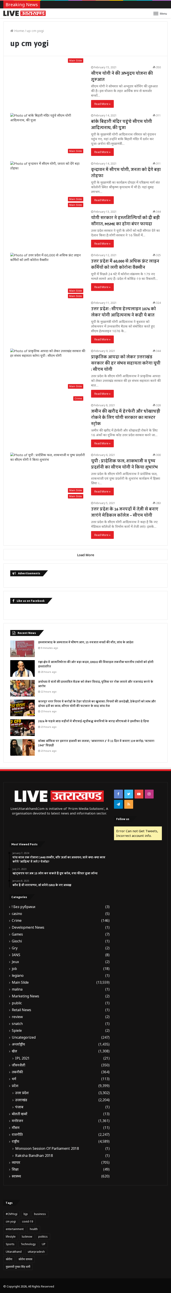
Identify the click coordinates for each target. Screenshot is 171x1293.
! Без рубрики (23, 907)
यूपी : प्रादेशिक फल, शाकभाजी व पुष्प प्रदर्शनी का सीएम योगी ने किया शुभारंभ (124, 464)
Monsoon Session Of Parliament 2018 (47, 1148)
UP (43, 1244)
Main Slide (20, 982)
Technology (28, 1244)
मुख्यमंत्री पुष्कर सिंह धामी (18, 1267)
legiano (18, 975)
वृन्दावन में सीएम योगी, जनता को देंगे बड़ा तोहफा (126, 173)
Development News (28, 927)
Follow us (122, 819)
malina (17, 989)
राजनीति (17, 1134)
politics (43, 1236)
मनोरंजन (17, 1120)
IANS (16, 955)
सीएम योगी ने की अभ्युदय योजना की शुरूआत (122, 76)
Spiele (17, 1030)
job (14, 968)
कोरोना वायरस (25, 1259)
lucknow (27, 1236)
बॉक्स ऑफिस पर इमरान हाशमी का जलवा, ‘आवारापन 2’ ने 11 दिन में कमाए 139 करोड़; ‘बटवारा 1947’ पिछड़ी (96, 743)
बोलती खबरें (19, 1114)
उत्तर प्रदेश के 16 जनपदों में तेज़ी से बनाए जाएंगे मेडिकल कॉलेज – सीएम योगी (124, 512)
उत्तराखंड (21, 1099)
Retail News (21, 1010)
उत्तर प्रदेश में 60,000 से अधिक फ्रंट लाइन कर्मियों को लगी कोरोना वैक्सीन (125, 264)
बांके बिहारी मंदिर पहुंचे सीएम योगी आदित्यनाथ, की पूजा (121, 124)
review (17, 1016)
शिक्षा (15, 1169)
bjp (26, 1214)
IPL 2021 (22, 1058)
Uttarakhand (14, 1252)
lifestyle (11, 1236)
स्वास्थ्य (16, 1176)
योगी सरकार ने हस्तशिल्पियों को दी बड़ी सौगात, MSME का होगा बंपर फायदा (125, 221)
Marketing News (25, 996)
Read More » (102, 104)
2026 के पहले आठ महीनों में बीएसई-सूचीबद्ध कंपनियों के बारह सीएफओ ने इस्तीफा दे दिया (93, 721)
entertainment (15, 1229)
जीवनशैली (18, 1065)
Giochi (17, 941)
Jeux (15, 961)
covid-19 (27, 1221)
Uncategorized (24, 1037)
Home (18, 30)
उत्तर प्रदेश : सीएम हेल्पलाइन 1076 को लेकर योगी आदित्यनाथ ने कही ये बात (123, 312)
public (17, 1003)
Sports (10, 1244)
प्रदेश (15, 1085)
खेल (14, 1051)
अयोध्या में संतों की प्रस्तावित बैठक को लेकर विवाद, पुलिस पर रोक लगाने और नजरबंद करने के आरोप (95, 684)
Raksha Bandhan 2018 (34, 1155)
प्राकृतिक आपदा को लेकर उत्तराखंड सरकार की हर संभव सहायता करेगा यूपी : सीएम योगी (126, 363)
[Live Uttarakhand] (24, 13)
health (34, 1229)
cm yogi (11, 1221)
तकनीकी (17, 1072)
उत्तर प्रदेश (22, 1092)
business (40, 1214)
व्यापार (16, 1162)
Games (17, 934)
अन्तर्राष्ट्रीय (18, 1044)
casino (17, 913)
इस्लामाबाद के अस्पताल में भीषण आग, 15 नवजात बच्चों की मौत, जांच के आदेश (85, 642)
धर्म (14, 1079)
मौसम (16, 1127)
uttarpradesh (36, 1252)
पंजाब (19, 1107)
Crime (17, 920)
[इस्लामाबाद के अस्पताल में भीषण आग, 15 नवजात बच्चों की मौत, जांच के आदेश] (22, 648)
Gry (15, 948)
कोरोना (9, 1259)
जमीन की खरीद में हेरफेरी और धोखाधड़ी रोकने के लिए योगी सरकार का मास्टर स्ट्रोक (125, 418)
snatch (17, 1023)
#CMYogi (11, 1214)
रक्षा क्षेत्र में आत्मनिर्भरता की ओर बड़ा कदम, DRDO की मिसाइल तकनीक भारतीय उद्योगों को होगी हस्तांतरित (95, 664)
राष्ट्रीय (15, 1141)
